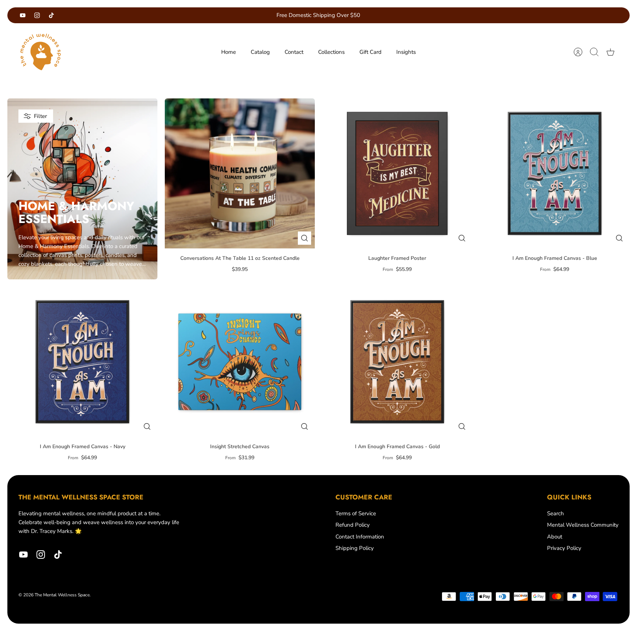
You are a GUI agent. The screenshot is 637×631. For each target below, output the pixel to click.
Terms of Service (355, 513)
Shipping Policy (354, 548)
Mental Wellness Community (583, 525)
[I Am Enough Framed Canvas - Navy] (82, 362)
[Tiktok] (51, 15)
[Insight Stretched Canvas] (240, 362)
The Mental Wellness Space (62, 595)
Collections (331, 52)
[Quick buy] (304, 238)
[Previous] (221, 15)
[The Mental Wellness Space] (40, 52)
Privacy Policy (564, 548)
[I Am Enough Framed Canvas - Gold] (397, 362)
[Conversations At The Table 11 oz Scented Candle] (240, 173)
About (554, 536)
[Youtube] (22, 15)
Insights (406, 52)
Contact (294, 52)
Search (555, 513)
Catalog (260, 52)
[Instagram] (37, 15)
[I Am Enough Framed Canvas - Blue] (555, 173)
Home (228, 52)
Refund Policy (352, 525)
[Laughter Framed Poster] (397, 173)
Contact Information (359, 536)
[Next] (415, 15)
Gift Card (370, 52)
